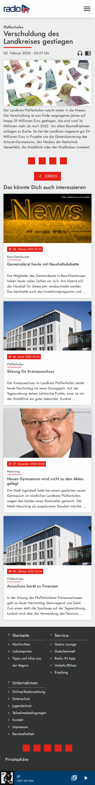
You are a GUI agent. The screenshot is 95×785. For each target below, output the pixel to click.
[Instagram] (47, 748)
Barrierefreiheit (23, 733)
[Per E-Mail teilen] (63, 160)
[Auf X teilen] (42, 160)
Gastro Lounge (65, 644)
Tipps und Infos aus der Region (26, 662)
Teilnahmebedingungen (29, 712)
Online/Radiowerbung (28, 691)
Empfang (61, 672)
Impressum (20, 726)
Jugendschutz (22, 705)
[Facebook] (36, 748)
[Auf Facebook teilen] (31, 160)
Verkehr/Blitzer (65, 665)
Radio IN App (65, 658)
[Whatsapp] (58, 748)
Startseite (20, 635)
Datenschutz (21, 698)
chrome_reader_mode (88, 53)
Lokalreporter (22, 651)
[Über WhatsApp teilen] (52, 160)
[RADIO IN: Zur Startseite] (42, 8)
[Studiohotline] (68, 748)
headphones (80, 53)
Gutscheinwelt (65, 651)
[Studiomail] (26, 748)
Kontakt (17, 719)
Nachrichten (21, 644)
